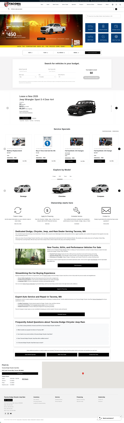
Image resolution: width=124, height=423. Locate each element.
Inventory (36, 397)
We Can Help (106, 223)
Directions (100, 401)
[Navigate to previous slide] (1, 31)
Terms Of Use (24, 419)
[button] (83, 373)
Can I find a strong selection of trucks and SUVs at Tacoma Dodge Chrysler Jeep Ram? (39, 325)
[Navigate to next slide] (82, 31)
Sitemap (29, 419)
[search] (120, 5)
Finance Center (47, 275)
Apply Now (47, 223)
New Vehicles (63, 249)
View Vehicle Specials (30, 354)
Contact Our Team (93, 354)
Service (57, 397)
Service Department (97, 299)
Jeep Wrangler (94, 259)
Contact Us (9, 400)
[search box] (103, 16)
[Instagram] (8, 413)
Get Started (76, 223)
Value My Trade (80, 401)
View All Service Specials (106, 131)
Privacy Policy (19, 419)
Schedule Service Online (39, 305)
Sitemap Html (33, 419)
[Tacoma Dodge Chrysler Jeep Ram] (12, 4)
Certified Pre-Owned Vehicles (39, 403)
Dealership (101, 397)
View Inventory (77, 265)
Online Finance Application (29, 283)
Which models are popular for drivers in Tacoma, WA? (31, 329)
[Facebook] (5, 413)
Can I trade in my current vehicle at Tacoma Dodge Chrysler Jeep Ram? (35, 334)
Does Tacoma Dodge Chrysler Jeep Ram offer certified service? (33, 338)
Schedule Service (115, 131)
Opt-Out (42, 419)
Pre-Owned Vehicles (38, 401)
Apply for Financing (62, 289)
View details (25, 118)
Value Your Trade (17, 223)
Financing (80, 397)
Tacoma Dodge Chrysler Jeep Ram (10, 419)
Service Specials (58, 401)
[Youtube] (10, 413)
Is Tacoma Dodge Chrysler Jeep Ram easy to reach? (30, 342)
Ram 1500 (49, 261)
